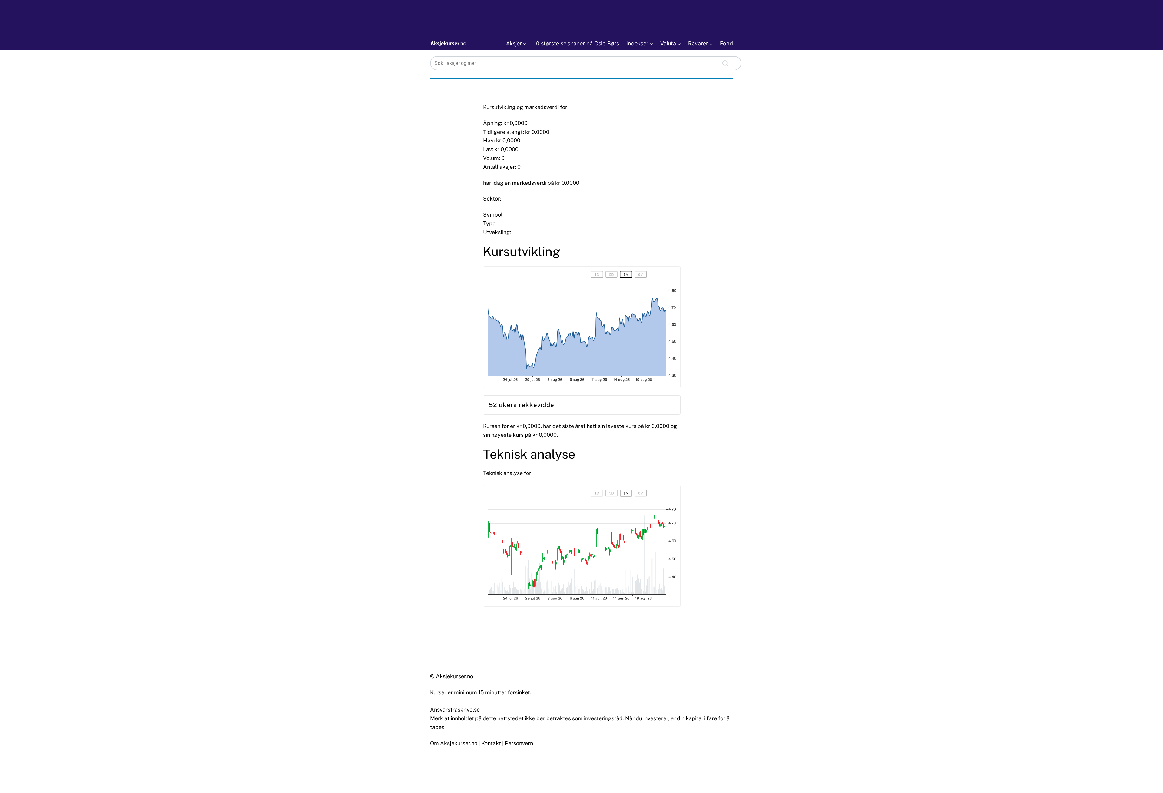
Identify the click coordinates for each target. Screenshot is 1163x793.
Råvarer (698, 43)
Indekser (637, 43)
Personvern (519, 743)
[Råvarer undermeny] (711, 43)
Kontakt (491, 743)
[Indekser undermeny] (651, 43)
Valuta (668, 43)
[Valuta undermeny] (679, 43)
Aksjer (514, 43)
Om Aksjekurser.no (453, 743)
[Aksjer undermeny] (524, 43)
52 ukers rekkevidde (521, 405)
